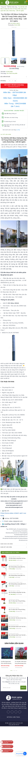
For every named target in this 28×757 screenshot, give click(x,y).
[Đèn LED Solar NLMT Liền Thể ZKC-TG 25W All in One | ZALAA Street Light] (4, 635)
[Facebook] (8, 712)
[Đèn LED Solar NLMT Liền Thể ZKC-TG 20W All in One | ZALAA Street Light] (4, 626)
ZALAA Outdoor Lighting (14, 590)
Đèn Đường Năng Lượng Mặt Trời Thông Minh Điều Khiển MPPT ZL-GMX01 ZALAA (17, 567)
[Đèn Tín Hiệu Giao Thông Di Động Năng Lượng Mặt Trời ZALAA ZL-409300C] (4, 609)
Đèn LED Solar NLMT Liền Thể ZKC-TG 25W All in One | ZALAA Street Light (17, 635)
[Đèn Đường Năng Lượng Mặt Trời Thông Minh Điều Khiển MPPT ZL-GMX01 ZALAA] (4, 567)
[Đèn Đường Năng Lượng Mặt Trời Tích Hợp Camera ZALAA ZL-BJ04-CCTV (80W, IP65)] (4, 584)
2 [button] (12, 670)
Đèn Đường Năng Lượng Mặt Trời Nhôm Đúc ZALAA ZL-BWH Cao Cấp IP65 (17, 575)
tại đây (18, 129)
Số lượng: (3, 80)
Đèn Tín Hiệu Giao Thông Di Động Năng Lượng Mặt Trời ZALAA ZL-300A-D (17, 601)
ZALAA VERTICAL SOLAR (14, 556)
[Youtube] (19, 712)
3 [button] (14, 670)
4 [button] (16, 670)
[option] (14, 43)
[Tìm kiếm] (22, 2)
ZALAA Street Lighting (14, 599)
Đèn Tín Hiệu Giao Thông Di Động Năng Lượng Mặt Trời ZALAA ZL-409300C (17, 609)
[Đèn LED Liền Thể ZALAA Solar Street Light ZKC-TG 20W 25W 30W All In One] (4, 618)
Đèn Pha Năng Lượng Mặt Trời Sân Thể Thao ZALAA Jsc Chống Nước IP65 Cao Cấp (17, 592)
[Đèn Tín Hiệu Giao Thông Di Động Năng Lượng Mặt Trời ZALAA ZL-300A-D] (4, 601)
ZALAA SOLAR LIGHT (14, 616)
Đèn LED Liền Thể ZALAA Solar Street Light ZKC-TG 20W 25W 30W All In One (18, 618)
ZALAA (17, 724)
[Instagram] (16, 712)
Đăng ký (23, 687)
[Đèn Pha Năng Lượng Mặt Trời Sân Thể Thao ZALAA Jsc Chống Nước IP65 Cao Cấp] (4, 592)
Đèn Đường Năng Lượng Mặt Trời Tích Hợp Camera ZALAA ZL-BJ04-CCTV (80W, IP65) (18, 584)
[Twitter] (12, 712)
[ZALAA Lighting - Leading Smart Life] (11, 2)
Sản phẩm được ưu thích (10, 552)
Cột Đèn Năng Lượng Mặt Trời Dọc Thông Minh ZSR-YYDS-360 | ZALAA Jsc (17, 558)
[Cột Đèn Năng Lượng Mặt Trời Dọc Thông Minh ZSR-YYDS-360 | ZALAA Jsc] (4, 558)
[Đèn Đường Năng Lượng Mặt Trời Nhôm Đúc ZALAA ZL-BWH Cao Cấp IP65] (4, 575)
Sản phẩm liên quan (14, 643)
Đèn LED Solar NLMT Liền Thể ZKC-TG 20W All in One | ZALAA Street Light (17, 626)
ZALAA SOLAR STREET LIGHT (15, 565)
